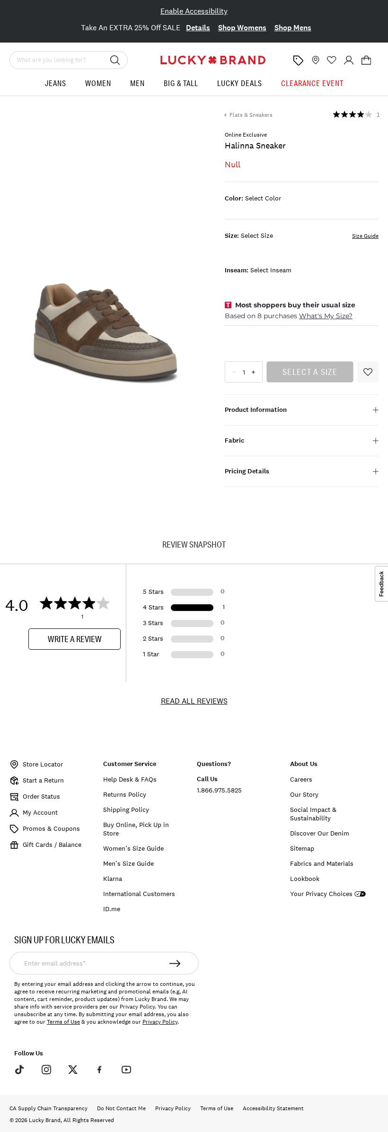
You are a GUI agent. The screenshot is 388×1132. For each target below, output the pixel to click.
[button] (366, 60)
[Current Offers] (298, 60)
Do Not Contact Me (121, 1108)
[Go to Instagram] (46, 1069)
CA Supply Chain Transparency (48, 1108)
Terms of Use (63, 1022)
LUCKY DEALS (239, 83)
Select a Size (309, 371)
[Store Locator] (314, 60)
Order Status (41, 796)
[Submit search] (115, 60)
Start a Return (43, 780)
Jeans (55, 83)
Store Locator (43, 764)
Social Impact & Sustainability (313, 813)
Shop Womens (242, 28)
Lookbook (304, 878)
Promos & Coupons (51, 828)
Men (137, 83)
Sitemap (302, 848)
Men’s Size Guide (128, 863)
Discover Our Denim (319, 833)
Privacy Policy (159, 1022)
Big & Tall (181, 83)
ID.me (111, 909)
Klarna (112, 878)
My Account (40, 812)
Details (198, 28)
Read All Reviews (194, 700)
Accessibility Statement (273, 1108)
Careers (301, 779)
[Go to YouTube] (126, 1069)
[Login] (348, 60)
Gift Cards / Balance (52, 844)
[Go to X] (73, 1069)
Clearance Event (312, 83)
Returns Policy (124, 794)
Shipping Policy (126, 809)
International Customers (139, 893)
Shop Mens (292, 28)
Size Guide (365, 236)
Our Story (304, 794)
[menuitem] (55, 87)
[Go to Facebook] (99, 1069)
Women (98, 83)
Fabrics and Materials (321, 863)
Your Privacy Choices (321, 894)
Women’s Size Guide (133, 848)
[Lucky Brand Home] (212, 60)
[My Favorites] (331, 60)
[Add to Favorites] (368, 372)
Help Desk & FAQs (130, 779)
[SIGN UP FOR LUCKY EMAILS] (175, 963)
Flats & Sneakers (251, 115)
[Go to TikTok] (19, 1069)
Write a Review (75, 639)
